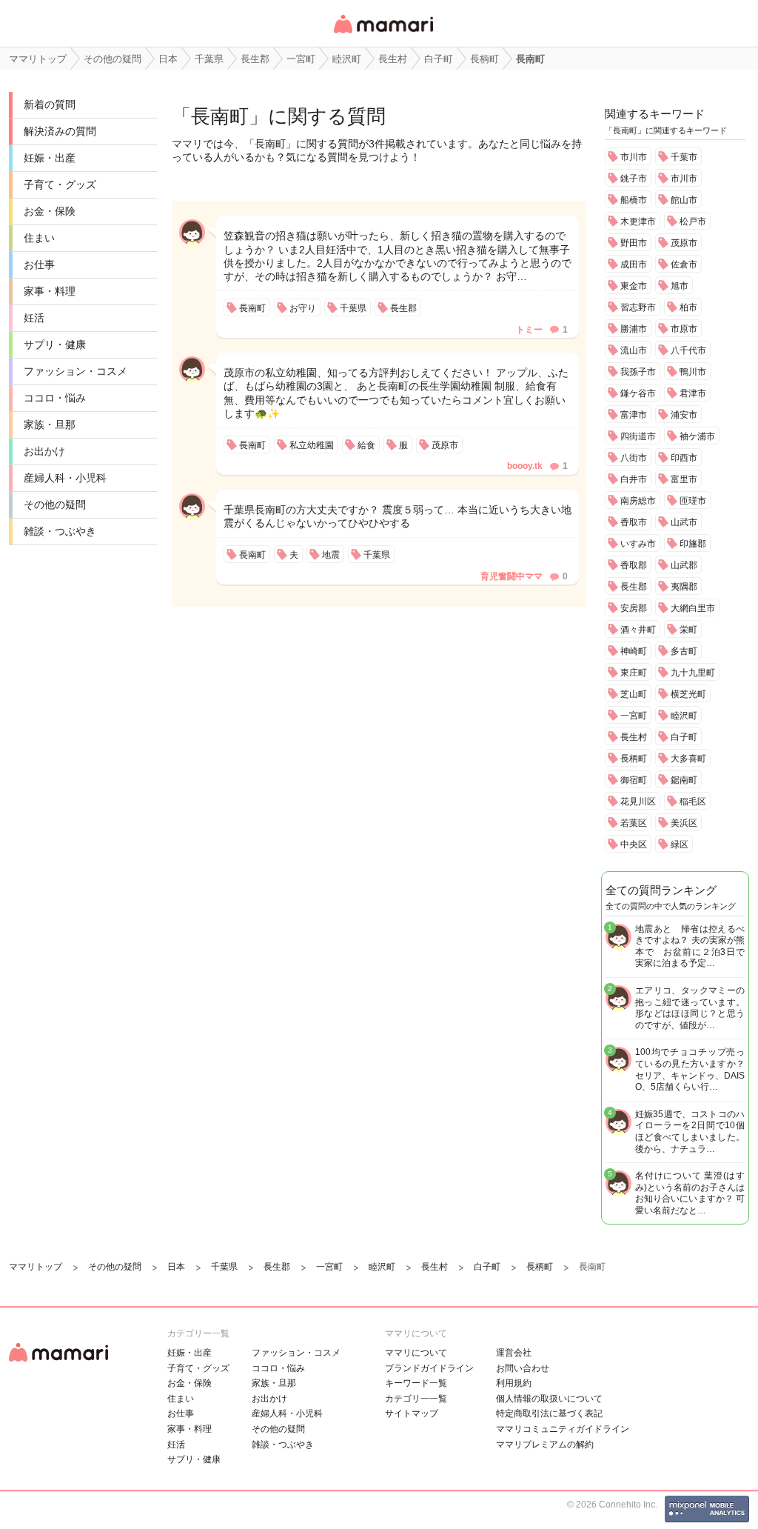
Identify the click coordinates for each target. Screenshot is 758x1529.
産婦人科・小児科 (65, 478)
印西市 (684, 458)
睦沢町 (684, 715)
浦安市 (684, 415)
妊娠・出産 (50, 158)
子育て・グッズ (60, 184)
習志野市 (638, 307)
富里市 (684, 479)
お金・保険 (50, 211)
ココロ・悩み (55, 398)
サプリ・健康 (55, 344)
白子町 (684, 737)
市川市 (633, 157)
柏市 (688, 307)
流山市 (633, 350)
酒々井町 (638, 629)
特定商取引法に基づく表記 (549, 1413)
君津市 (693, 393)
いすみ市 (638, 544)
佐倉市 (684, 264)
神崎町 (633, 651)
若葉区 (633, 823)
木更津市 (638, 221)
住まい (39, 238)
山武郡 (684, 565)
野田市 (633, 243)
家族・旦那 (50, 424)
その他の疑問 (55, 504)
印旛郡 (693, 544)
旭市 (679, 286)
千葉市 (684, 157)
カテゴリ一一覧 (416, 1398)
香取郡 (633, 565)
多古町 (684, 651)
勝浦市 (633, 329)
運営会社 (513, 1353)
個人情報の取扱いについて (549, 1398)
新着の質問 (50, 104)
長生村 (633, 737)
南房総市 (638, 501)
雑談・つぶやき (60, 531)
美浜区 (684, 823)
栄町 (688, 629)
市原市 (684, 329)
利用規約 (513, 1383)
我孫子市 (638, 372)
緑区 (679, 844)
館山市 (684, 200)
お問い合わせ (522, 1368)
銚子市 (633, 178)
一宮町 (633, 715)
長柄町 (633, 758)
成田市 (633, 264)
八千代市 (688, 350)
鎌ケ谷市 (638, 393)
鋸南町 (684, 780)
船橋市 (633, 200)
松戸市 (693, 221)
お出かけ (44, 451)
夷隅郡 (684, 587)
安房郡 (633, 608)
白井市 (633, 479)
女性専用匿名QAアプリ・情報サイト (383, 34)
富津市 (633, 415)
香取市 (633, 522)
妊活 (34, 318)
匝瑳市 (693, 501)
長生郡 (633, 587)
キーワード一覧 (416, 1383)
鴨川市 (693, 372)
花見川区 (638, 801)
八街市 (633, 458)
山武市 (684, 522)
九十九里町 (693, 672)
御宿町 (633, 780)
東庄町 (633, 672)
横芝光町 (688, 694)
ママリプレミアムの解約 (545, 1444)
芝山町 (633, 694)
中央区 (633, 844)
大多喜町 (688, 758)
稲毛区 (693, 801)
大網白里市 (693, 608)
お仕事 (39, 264)
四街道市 (638, 436)
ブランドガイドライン (429, 1368)
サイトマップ (411, 1413)
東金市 (633, 286)
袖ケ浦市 (697, 436)
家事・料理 (50, 291)
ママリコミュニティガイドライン (562, 1429)
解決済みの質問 (60, 131)
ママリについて (416, 1353)
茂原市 (684, 243)
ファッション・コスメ (75, 371)
